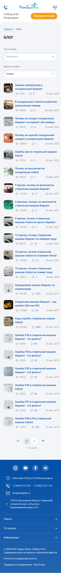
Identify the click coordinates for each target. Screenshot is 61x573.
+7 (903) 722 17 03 (43, 485)
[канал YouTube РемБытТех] (25, 468)
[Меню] (55, 7)
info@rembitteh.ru (21, 493)
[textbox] (30, 56)
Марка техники (12, 66)
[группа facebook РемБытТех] (35, 468)
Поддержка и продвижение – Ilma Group (24, 564)
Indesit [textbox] (10, 73)
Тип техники (10, 49)
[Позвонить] (6, 8)
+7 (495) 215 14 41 (21, 485)
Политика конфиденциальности (20, 558)
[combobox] (30, 56)
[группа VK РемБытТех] (45, 468)
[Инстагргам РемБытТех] (15, 468)
